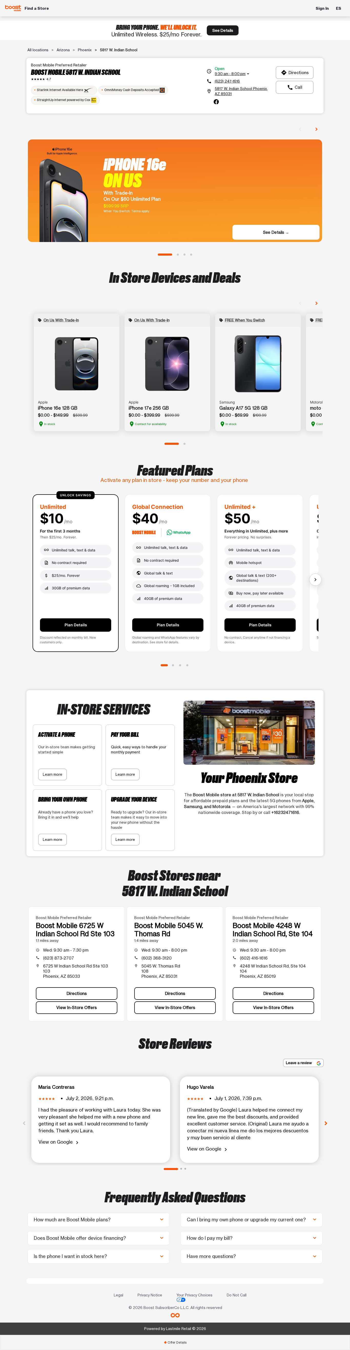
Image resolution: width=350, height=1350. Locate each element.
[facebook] (216, 102)
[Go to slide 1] (165, 255)
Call (294, 87)
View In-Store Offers (76, 1007)
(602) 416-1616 (253, 958)
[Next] (326, 1123)
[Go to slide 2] (178, 255)
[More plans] (315, 579)
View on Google (59, 1142)
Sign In (322, 8)
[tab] (175, 1342)
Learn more (52, 774)
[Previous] (24, 1123)
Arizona (63, 50)
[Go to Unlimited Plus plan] (180, 665)
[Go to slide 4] (191, 255)
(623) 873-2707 (58, 958)
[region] (175, 575)
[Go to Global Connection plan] (173, 665)
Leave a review (299, 1063)
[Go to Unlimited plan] (164, 665)
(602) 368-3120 (156, 958)
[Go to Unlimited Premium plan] (187, 665)
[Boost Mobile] (13, 8)
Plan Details (76, 624)
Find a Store (37, 8)
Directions (295, 72)
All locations (37, 50)
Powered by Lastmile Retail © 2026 (175, 1328)
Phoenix (85, 50)
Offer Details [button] (175, 1342)
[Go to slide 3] (184, 255)
